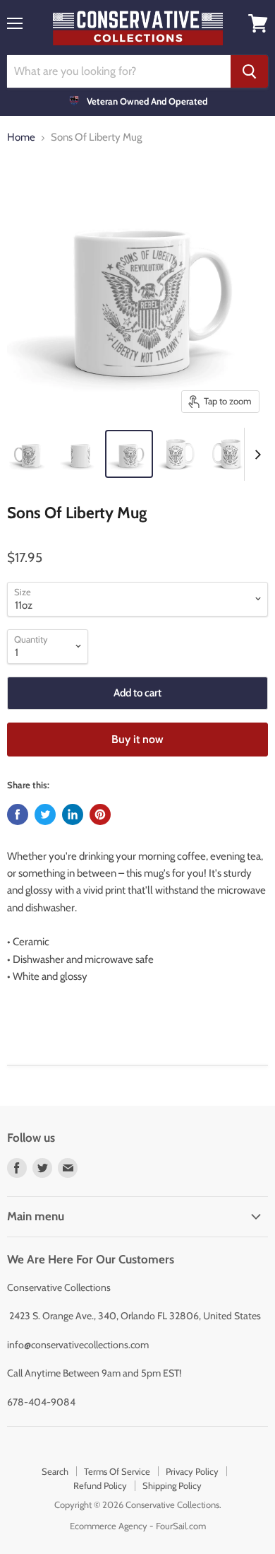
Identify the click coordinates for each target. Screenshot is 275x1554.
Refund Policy (100, 1485)
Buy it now (137, 739)
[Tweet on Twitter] (45, 814)
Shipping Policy (172, 1485)
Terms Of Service (117, 1471)
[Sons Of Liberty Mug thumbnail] (30, 454)
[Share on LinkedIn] (72, 814)
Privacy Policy (192, 1471)
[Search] (249, 71)
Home (21, 138)
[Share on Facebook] (17, 814)
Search (55, 1471)
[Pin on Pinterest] (100, 814)
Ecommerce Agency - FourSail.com (138, 1525)
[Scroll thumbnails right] (255, 454)
